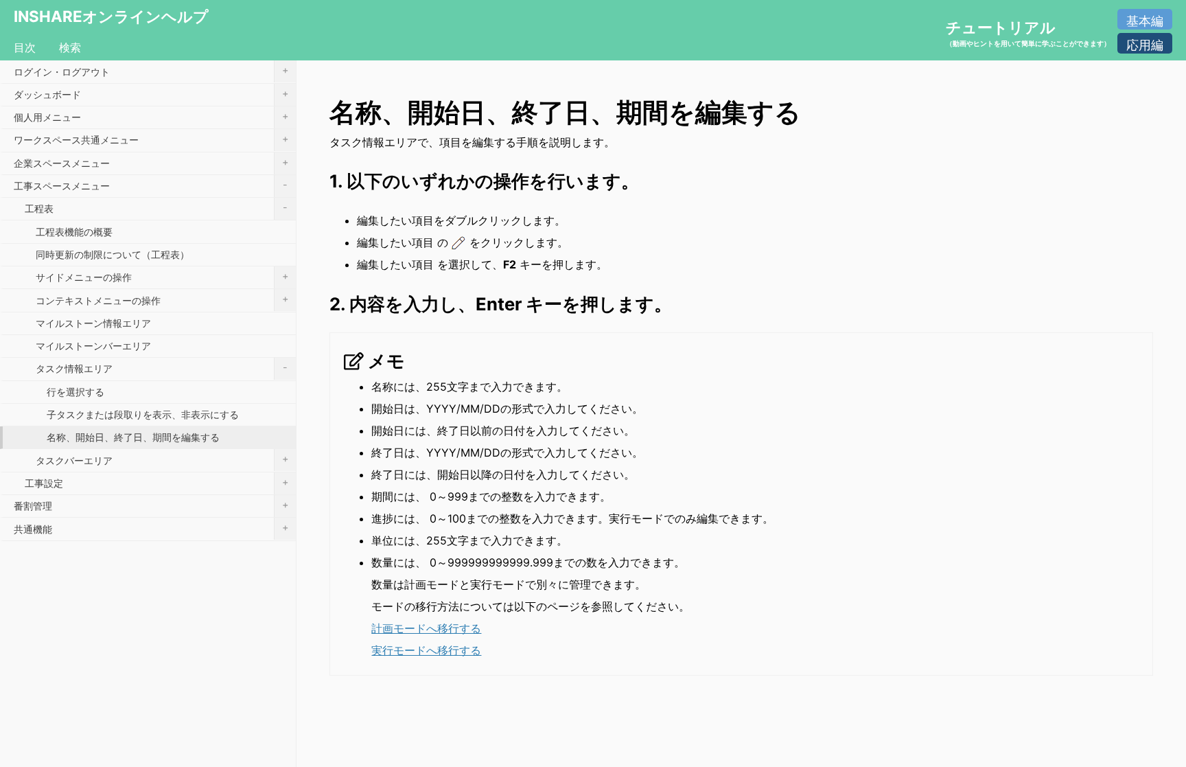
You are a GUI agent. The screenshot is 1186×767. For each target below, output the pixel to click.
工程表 (156, 207)
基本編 (1144, 21)
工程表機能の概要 (74, 232)
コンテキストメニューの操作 (162, 299)
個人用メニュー (151, 116)
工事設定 (156, 482)
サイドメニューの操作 (162, 276)
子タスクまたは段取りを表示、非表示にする (143, 414)
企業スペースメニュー (151, 162)
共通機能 (151, 527)
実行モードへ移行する (426, 650)
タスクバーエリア (162, 459)
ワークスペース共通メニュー (151, 139)
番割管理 (151, 505)
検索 (70, 47)
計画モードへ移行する (426, 628)
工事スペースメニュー (151, 185)
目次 (25, 47)
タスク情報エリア (162, 367)
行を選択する (75, 392)
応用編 (1144, 45)
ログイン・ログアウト (151, 70)
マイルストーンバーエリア (93, 346)
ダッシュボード (151, 93)
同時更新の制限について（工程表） (112, 254)
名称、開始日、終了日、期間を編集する (133, 437)
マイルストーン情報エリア (93, 323)
